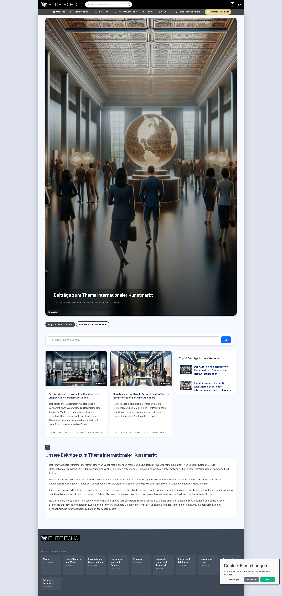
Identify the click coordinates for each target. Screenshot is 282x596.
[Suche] (128, 4)
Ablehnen (251, 579)
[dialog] (249, 571)
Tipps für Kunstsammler (60, 324)
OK (267, 579)
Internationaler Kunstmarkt (93, 324)
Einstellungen (233, 580)
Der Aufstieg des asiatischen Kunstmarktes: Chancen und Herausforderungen (211, 370)
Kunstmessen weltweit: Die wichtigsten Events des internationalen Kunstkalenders (212, 387)
